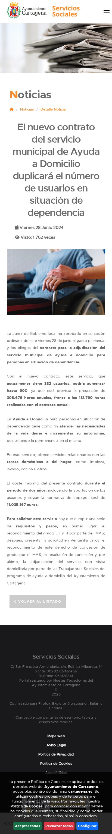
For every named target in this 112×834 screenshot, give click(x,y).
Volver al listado (39, 601)
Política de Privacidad (56, 754)
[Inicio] (64, 12)
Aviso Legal (56, 745)
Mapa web (56, 736)
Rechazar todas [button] (59, 826)
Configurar (87, 826)
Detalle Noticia (53, 109)
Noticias (27, 109)
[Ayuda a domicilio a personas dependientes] (56, 311)
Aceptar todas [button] (27, 826)
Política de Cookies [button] (26, 806)
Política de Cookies (56, 763)
